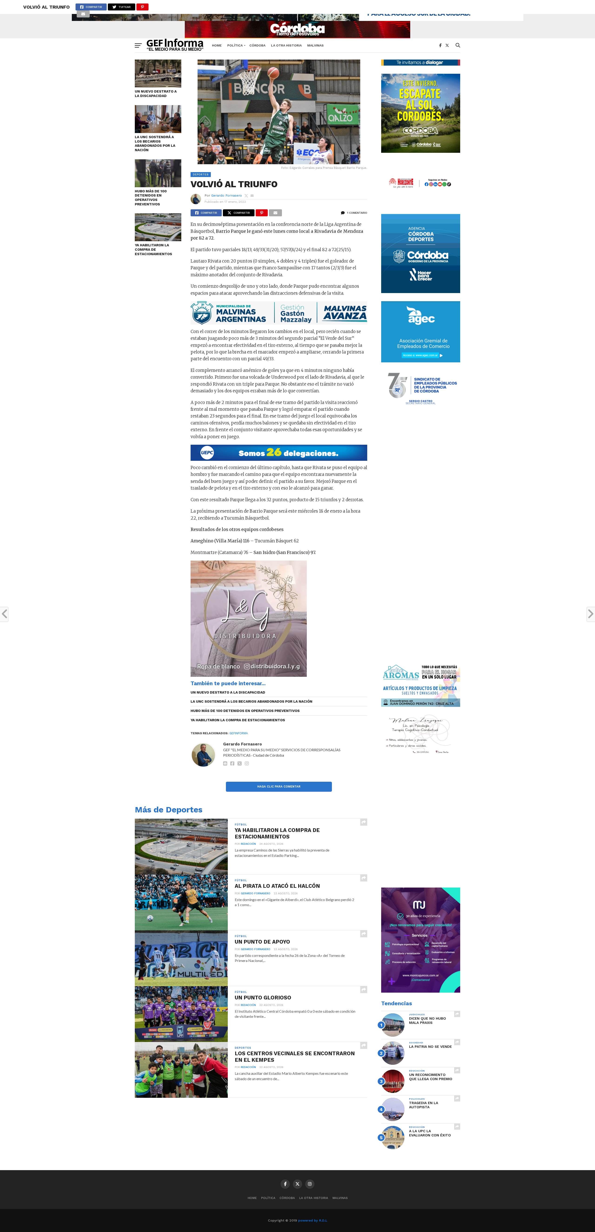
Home (217, 45)
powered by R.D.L (312, 1220)
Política (235, 45)
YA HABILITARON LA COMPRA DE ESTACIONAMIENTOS (153, 249)
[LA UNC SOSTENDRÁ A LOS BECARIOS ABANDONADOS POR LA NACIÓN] (158, 131)
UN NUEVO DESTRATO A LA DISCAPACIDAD (156, 93)
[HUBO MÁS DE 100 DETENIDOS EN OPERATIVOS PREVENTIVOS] (158, 186)
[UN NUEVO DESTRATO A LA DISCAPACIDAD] (158, 86)
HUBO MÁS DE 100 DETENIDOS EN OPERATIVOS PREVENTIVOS (151, 197)
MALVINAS (315, 45)
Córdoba (257, 45)
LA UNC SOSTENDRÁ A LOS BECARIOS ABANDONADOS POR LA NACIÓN (155, 143)
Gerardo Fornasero (226, 195)
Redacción (248, 843)
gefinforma (238, 733)
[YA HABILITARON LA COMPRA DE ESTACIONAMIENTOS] (158, 239)
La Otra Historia (286, 45)
